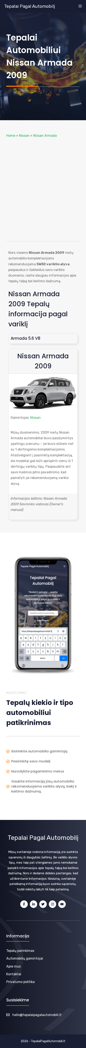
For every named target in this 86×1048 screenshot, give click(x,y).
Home (10, 136)
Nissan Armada (45, 136)
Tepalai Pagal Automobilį (29, 6)
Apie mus (13, 966)
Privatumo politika (20, 982)
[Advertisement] (43, 190)
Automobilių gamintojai (24, 958)
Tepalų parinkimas (20, 951)
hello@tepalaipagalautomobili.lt (37, 1015)
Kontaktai (13, 974)
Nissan (24, 136)
